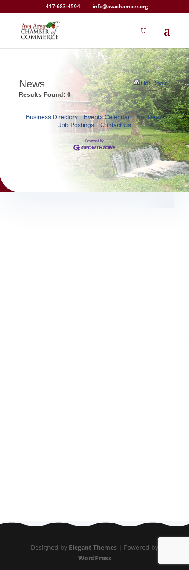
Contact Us (115, 124)
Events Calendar (107, 116)
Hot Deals (154, 82)
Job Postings (76, 124)
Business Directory (52, 116)
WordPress (94, 558)
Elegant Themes (93, 547)
